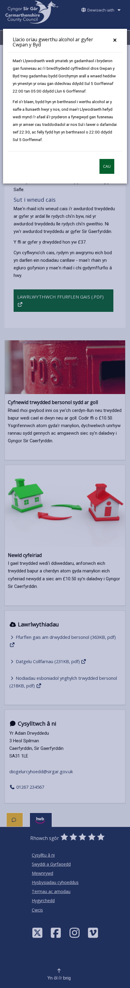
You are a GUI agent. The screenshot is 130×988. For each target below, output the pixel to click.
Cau (107, 166)
